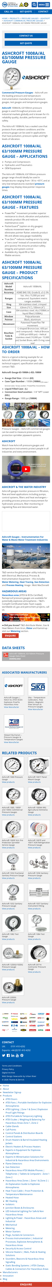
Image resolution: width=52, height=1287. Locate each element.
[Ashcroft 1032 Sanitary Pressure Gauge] (13, 892)
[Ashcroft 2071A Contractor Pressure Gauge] (39, 953)
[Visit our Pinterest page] (21, 1055)
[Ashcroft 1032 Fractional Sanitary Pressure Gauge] (13, 862)
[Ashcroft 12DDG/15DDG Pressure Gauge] (13, 953)
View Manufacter (11, 707)
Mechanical (11, 1224)
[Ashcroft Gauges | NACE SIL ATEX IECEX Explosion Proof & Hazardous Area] (14, 686)
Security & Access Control (18, 1248)
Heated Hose (12, 1197)
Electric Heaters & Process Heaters (23, 1146)
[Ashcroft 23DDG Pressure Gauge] (13, 986)
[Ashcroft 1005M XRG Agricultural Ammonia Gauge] (39, 796)
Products (14, 18)
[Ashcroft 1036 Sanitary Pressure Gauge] (39, 862)
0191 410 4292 (18, 1046)
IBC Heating (11, 1201)
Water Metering (10, 582)
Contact (43, 11)
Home (5, 18)
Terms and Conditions (12, 1065)
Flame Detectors (14, 1163)
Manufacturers (10, 1272)
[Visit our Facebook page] (8, 1055)
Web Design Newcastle (12, 1076)
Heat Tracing (26, 582)
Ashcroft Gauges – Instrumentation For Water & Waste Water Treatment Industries (25, 538)
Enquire (10, 635)
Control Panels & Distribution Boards (24, 1133)
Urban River (31, 1076)
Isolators (10, 1204)
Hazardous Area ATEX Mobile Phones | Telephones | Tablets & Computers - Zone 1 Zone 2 (27, 1174)
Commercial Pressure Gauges (17, 92)
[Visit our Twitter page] (3, 1055)
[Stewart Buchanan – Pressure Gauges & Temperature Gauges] (14, 724)
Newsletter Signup (12, 1092)
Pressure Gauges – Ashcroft (36, 18)
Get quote (26, 11)
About (6, 1088)
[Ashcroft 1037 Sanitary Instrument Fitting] (39, 892)
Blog (5, 1279)
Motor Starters (13, 1231)
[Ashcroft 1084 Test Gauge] (39, 923)
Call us (8, 11)
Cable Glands (12, 1126)
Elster (29, 628)
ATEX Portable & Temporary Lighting (24, 1116)
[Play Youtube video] (26, 469)
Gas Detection (41, 582)
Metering (15, 631)
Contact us (26, 35)
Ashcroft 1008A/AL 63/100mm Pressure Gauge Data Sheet (26, 656)
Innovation (8, 1275)
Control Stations (14, 1136)
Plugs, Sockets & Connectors (20, 1235)
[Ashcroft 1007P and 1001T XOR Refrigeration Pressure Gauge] (39, 829)
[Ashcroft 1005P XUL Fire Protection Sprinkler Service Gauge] (13, 829)
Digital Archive (8, 1073)
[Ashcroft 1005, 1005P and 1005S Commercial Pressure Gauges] (13, 796)
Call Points (11, 1129)
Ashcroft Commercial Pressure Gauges (23, 20)
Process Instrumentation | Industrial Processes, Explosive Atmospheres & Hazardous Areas (24, 1242)
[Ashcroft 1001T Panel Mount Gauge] (39, 766)
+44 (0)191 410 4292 (21, 1050)
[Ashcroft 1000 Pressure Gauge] (13, 766)
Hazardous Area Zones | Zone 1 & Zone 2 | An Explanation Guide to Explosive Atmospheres (27, 1184)
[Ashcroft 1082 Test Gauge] (13, 923)
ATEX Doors (11, 1099)
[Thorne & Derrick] (15, 4)
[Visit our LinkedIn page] (12, 1055)
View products (8, 782)
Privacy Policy (8, 1069)
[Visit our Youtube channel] (17, 1055)
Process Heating (14, 585)
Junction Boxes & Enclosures (20, 1207)
